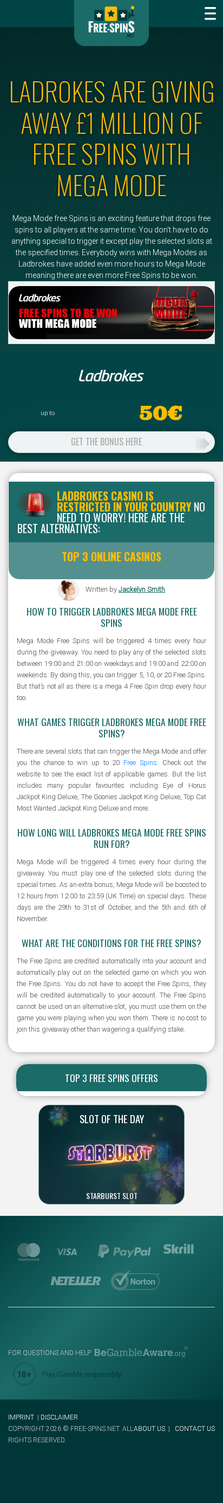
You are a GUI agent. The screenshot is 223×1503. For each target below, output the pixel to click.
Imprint (21, 1417)
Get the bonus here (106, 441)
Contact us (195, 1429)
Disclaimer (59, 1417)
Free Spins (140, 763)
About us (149, 1429)
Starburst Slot (111, 1196)
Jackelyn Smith (142, 589)
